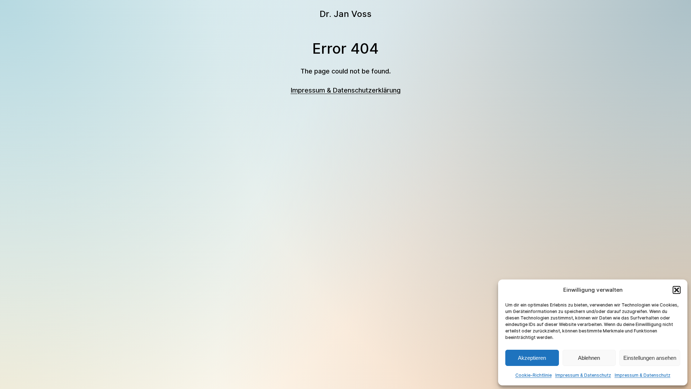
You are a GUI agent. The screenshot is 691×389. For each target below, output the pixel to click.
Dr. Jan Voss (345, 14)
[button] (676, 290)
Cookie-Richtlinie (533, 375)
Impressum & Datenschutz (583, 375)
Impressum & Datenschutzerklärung (346, 90)
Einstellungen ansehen (649, 358)
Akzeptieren (532, 358)
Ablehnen (589, 358)
